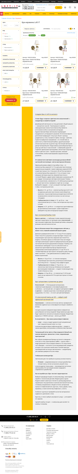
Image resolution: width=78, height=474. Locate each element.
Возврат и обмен (50, 433)
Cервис (48, 426)
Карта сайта (28, 438)
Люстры (7, 36)
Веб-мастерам (49, 435)
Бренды (53, 1)
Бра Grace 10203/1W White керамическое (31, 60)
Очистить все (71, 32)
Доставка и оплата (6, 1)
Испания (7, 90)
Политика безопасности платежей (13, 460)
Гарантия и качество (51, 432)
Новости (48, 440)
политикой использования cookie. (14, 467)
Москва (31, 5)
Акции (27, 437)
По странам (28, 432)
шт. (33, 420)
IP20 (6, 73)
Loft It (6, 82)
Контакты (60, 1)
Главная (4, 18)
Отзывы (30, 1)
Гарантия (16, 1)
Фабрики (28, 430)
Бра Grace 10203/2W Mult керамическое (59, 94)
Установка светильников (52, 430)
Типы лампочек (50, 444)
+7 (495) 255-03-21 (28, 9)
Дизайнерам (45, 1)
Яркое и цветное (8, 50)
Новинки (28, 435)
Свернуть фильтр (29, 29)
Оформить (44, 420)
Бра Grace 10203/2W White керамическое (31, 94)
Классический (8, 47)
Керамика (31, 35)
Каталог (1, 14)
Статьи (48, 442)
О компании (30, 426)
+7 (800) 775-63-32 (28, 7)
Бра (14, 18)
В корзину (40, 67)
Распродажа (29, 433)
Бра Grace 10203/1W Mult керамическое (59, 60)
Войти (74, 1)
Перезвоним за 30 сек (41, 4)
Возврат (23, 1)
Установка (37, 1)
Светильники (8, 39)
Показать (10, 100)
